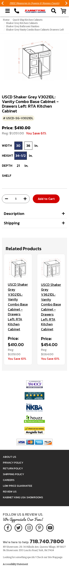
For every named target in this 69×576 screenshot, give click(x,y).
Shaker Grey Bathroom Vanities (22, 26)
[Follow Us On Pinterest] (39, 527)
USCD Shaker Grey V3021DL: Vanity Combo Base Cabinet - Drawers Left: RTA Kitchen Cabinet (18, 307)
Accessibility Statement (15, 564)
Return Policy (13, 468)
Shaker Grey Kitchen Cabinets (22, 23)
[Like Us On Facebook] (7, 527)
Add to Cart (46, 198)
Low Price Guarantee (17, 486)
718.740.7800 (47, 541)
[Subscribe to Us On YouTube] (50, 527)
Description (14, 213)
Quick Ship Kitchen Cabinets (28, 20)
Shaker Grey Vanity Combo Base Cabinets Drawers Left (35, 29)
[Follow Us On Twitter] (18, 527)
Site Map (52, 557)
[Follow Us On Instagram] (29, 527)
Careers (8, 480)
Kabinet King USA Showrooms (23, 497)
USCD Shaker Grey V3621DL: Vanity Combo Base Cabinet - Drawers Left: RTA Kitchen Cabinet (51, 307)
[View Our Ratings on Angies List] (34, 430)
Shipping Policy (13, 474)
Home (6, 20)
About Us (9, 457)
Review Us (9, 492)
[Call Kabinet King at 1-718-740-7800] (16, 11)
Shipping (12, 223)
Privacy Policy (13, 463)
